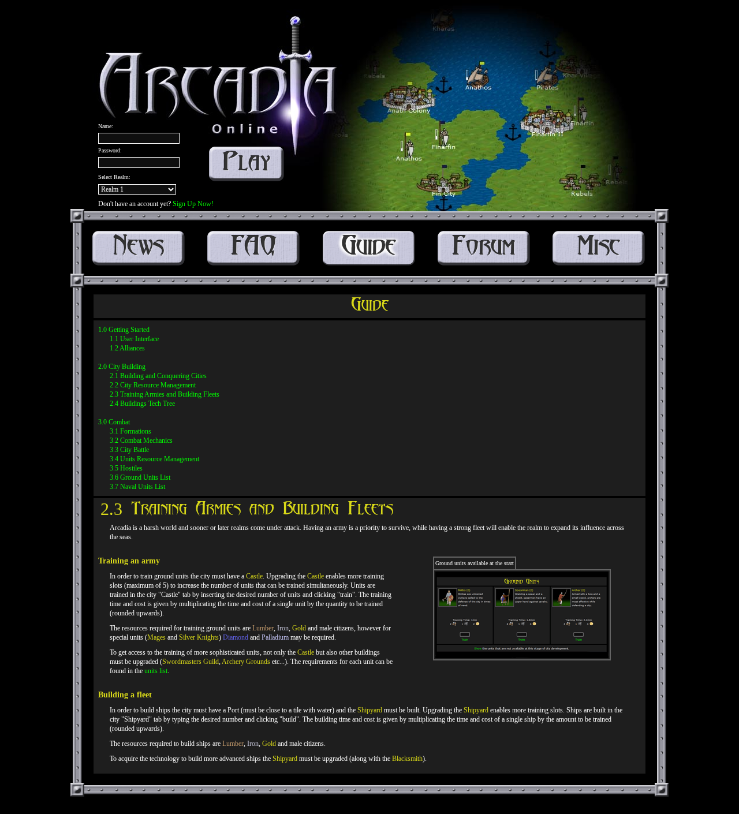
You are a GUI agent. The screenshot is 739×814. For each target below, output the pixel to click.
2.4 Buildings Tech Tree (142, 403)
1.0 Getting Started (124, 330)
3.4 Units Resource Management (154, 459)
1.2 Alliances (127, 348)
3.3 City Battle (129, 450)
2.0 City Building (121, 367)
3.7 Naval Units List (137, 487)
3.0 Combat (114, 422)
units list (155, 671)
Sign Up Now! (193, 204)
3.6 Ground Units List (140, 477)
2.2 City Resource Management (153, 385)
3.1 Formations (130, 431)
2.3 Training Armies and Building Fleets (164, 394)
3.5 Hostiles (126, 468)
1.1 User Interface (134, 339)
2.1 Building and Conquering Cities (158, 376)
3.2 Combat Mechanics (141, 440)
